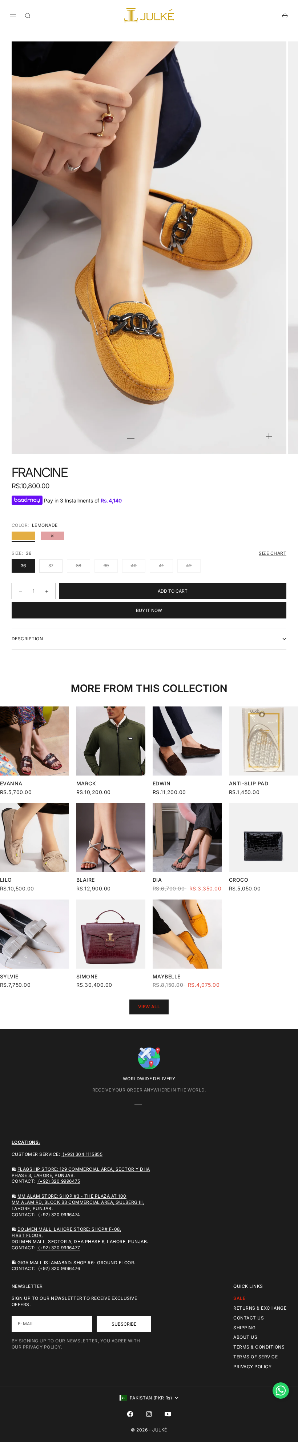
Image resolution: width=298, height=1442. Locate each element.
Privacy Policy (252, 1366)
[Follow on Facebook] (130, 1414)
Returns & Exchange (259, 1308)
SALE (239, 1298)
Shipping (244, 1327)
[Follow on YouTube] (168, 1414)
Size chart (272, 553)
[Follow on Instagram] (149, 1414)
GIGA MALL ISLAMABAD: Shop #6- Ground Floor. (76, 1262)
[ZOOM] (269, 436)
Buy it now (149, 610)
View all (149, 1006)
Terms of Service (255, 1356)
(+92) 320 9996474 (58, 1214)
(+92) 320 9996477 (58, 1247)
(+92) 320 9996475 (58, 1181)
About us (245, 1337)
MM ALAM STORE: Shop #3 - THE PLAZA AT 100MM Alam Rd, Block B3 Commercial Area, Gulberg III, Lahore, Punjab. (78, 1202)
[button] (281, 1390)
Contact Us (248, 1318)
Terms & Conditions (259, 1347)
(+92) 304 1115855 (82, 1154)
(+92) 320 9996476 (58, 1268)
